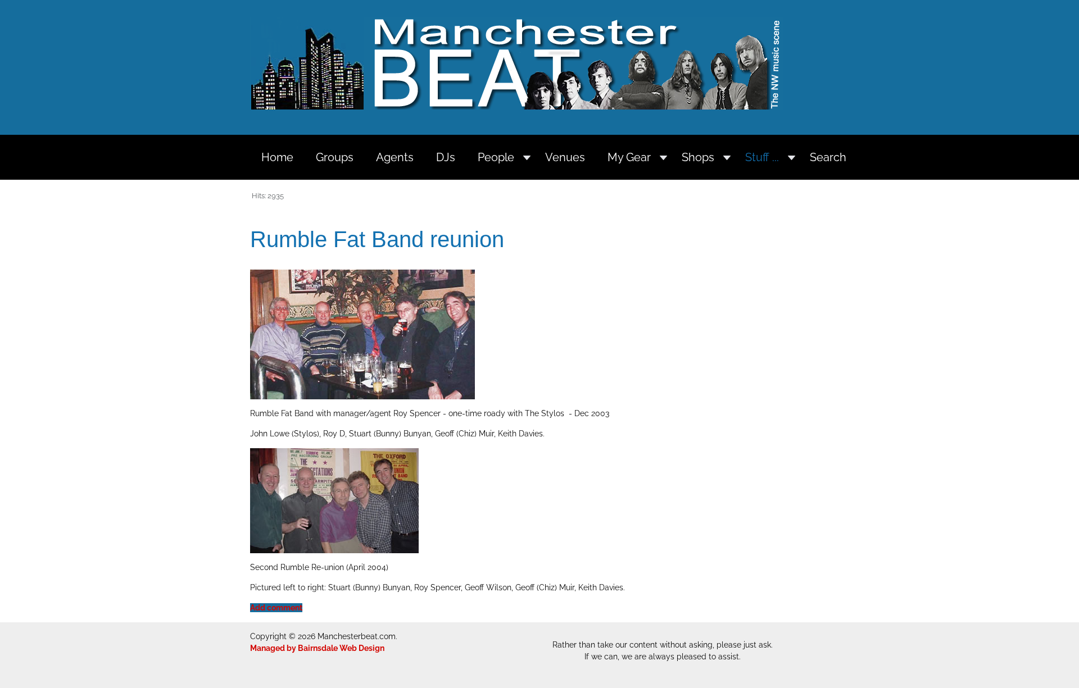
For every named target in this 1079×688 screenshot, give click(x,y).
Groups (334, 157)
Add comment (276, 607)
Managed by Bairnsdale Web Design (317, 648)
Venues (565, 157)
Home (277, 157)
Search (828, 157)
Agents (395, 157)
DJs (445, 157)
